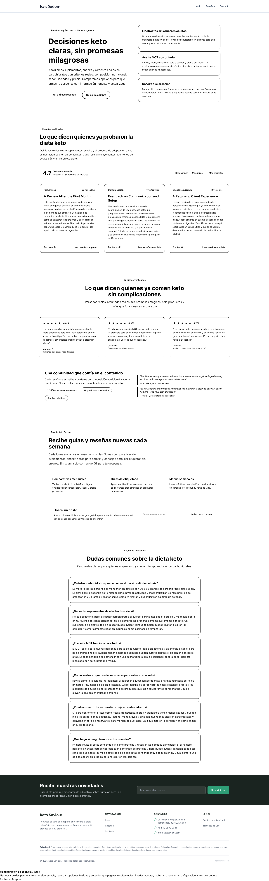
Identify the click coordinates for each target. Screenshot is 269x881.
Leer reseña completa (85, 247)
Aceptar (16, 879)
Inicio (198, 6)
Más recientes (216, 173)
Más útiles (197, 173)
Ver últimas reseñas (64, 94)
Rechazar (5, 879)
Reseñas (210, 6)
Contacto (224, 6)
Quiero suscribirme (201, 514)
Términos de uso (211, 825)
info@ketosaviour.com (169, 832)
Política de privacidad (214, 820)
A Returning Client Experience (195, 196)
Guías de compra (96, 94)
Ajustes (35, 871)
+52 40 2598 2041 (167, 827)
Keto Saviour (50, 6)
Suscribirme (218, 790)
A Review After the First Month (67, 196)
